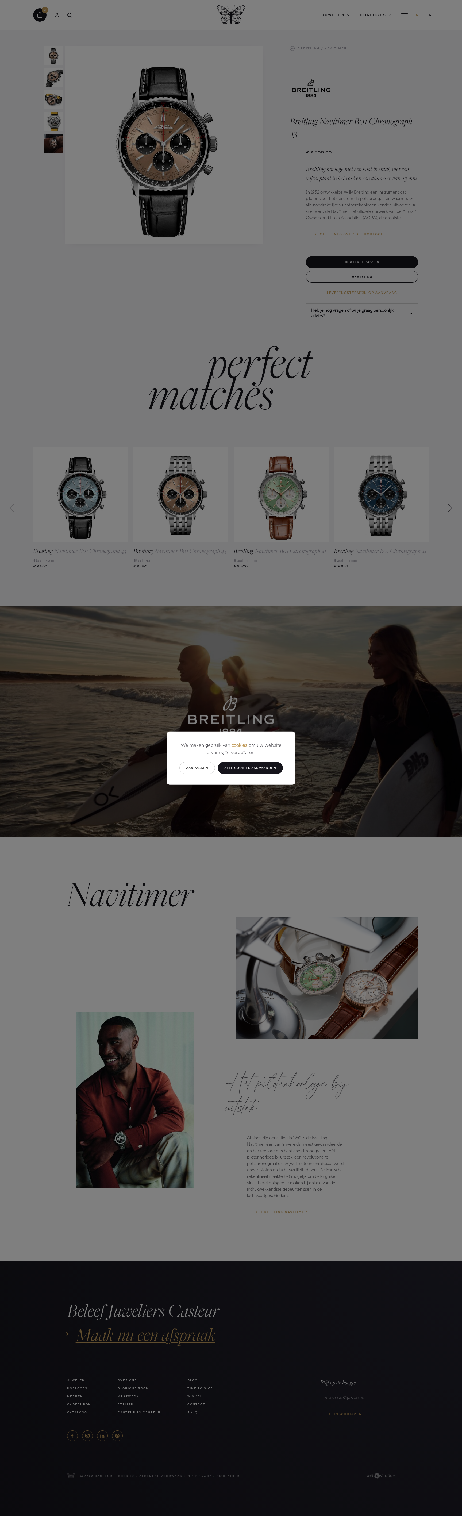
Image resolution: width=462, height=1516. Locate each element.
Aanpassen (197, 768)
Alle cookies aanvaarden (250, 768)
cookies (239, 745)
